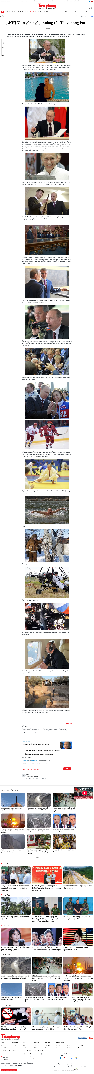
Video (87, 11)
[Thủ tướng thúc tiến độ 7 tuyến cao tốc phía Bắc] (78, 875)
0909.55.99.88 (26, 1056)
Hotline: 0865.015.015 (25, 1)
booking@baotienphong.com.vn (29, 1058)
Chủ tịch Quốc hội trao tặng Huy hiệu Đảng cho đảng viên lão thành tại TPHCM (46, 888)
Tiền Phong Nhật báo (39, 1)
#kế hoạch (63, 729)
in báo (85, 16)
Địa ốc (21, 11)
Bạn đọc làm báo (9, 1070)
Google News (91, 16)
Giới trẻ (37, 11)
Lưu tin (3, 47)
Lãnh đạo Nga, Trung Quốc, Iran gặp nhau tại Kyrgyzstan (64, 830)
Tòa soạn (69, 1)
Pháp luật (42, 11)
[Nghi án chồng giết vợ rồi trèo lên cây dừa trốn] (16, 906)
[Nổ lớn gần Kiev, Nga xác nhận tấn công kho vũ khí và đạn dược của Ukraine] (13, 821)
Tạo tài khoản (34, 760)
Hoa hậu (83, 11)
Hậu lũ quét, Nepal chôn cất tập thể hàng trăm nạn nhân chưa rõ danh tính (64, 809)
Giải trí (66, 11)
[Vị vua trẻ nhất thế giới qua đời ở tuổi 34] (64, 841)
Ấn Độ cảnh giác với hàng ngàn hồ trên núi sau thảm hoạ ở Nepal (37, 809)
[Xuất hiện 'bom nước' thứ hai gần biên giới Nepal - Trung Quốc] (13, 841)
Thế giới (32, 11)
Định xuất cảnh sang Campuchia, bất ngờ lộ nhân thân (76, 917)
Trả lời (36, 778)
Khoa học (77, 11)
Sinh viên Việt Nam (51, 1)
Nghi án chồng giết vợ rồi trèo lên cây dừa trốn (15, 917)
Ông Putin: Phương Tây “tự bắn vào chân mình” (39, 754)
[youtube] (92, 1)
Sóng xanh (16, 11)
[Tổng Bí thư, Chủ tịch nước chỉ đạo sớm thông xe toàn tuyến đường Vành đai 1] (16, 875)
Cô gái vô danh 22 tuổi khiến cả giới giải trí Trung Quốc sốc (15, 948)
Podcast (37, 1042)
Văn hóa (62, 11)
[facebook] (89, 1)
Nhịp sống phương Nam (39, 1050)
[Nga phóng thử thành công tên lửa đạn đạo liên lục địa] (13, 800)
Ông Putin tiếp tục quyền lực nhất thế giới (36, 744)
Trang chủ (2, 12)
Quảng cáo (76, 1)
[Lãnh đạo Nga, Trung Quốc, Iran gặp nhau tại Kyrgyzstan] (64, 821)
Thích (29, 778)
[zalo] (73, 1058)
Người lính (54, 11)
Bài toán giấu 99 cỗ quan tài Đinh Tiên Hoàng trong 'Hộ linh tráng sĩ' (46, 948)
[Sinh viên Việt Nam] (82, 1038)
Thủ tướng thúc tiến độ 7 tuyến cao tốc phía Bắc (77, 887)
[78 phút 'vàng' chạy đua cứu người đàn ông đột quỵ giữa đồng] (47, 1016)
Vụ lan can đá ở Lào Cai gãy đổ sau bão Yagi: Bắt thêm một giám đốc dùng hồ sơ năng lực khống (46, 918)
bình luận (88, 16)
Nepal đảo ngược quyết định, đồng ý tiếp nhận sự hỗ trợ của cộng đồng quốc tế (38, 851)
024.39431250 (6, 1059)
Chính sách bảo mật (88, 1054)
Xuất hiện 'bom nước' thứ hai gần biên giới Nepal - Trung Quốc (12, 851)
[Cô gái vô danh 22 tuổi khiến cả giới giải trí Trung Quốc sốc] (16, 937)
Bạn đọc (80, 1047)
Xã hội (6, 11)
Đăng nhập (25, 760)
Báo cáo (44, 778)
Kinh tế (11, 11)
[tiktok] (68, 1058)
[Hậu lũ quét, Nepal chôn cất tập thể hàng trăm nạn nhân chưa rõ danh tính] (64, 800)
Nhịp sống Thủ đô (27, 1050)
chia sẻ (78, 16)
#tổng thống (26, 729)
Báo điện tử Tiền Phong (47, 6)
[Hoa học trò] (91, 1038)
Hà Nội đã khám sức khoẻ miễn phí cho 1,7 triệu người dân (77, 1028)
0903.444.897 (45, 1056)
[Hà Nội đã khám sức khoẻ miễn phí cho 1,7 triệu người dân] (78, 1016)
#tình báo (33, 733)
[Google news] (77, 1058)
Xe (58, 11)
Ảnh (24, 1042)
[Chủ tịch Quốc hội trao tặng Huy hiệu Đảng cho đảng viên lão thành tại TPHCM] (47, 875)
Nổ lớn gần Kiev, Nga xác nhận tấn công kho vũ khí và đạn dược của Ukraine (12, 830)
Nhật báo (15, 1042)
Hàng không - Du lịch (6, 1050)
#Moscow (25, 733)
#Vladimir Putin (36, 729)
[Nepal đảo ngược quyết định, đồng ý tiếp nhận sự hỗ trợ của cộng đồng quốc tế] (39, 841)
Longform (48, 1042)
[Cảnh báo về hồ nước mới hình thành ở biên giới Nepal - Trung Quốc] (39, 821)
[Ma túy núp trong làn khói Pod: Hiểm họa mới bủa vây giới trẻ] (16, 1016)
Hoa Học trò (61, 1)
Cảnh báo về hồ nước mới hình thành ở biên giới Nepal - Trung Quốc (38, 830)
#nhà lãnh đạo (53, 729)
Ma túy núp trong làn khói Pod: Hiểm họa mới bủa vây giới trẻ (14, 1028)
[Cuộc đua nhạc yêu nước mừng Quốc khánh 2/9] (78, 937)
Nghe (3, 39)
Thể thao (48, 11)
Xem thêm (91, 12)
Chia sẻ (3, 43)
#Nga (45, 729)
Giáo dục (71, 11)
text (81, 16)
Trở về (3, 55)
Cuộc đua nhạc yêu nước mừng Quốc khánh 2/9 (75, 948)
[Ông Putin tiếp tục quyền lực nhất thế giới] (66, 745)
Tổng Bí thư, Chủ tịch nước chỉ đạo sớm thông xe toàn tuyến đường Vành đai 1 (15, 888)
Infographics (60, 1042)
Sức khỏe (27, 11)
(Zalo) (31, 1056)
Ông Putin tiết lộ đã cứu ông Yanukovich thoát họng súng (42, 750)
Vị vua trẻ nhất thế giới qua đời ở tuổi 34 (64, 851)
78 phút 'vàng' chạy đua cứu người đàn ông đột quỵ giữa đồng (46, 1028)
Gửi (67, 768)
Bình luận (3, 51)
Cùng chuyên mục (9, 790)
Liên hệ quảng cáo (26, 1054)
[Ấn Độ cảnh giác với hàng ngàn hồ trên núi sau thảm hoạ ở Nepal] (39, 800)
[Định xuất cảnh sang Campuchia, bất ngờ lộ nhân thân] (78, 906)
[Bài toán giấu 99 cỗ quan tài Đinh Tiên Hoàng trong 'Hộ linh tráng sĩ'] (47, 937)
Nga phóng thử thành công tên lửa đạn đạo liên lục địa (11, 809)
